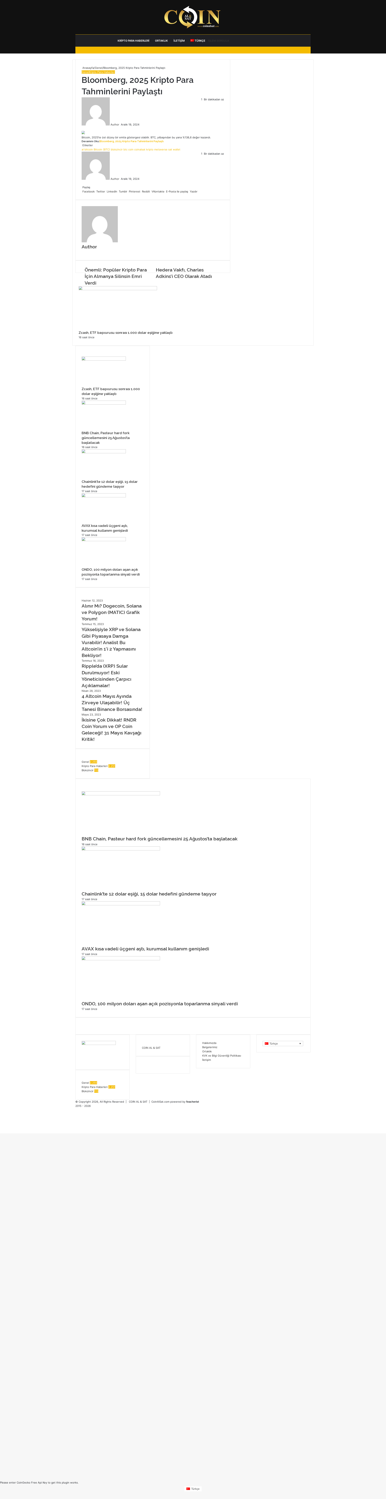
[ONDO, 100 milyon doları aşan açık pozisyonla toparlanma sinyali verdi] (104, 540)
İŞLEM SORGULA (218, 40)
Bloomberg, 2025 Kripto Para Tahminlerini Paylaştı (132, 141)
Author (115, 124)
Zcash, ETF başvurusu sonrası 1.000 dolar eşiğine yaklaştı (125, 333)
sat (170, 149)
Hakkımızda (209, 1043)
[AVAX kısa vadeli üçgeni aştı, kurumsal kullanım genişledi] (104, 496)
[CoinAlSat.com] (193, 17)
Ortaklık (161, 40)
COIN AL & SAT (151, 1047)
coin (130, 149)
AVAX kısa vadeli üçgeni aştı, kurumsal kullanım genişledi (145, 948)
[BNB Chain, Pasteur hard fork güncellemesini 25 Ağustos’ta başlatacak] (104, 403)
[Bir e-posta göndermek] (120, 124)
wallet (176, 149)
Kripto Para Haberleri (133, 40)
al (83, 149)
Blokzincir (87, 770)
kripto (149, 149)
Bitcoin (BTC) (102, 149)
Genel (98, 67)
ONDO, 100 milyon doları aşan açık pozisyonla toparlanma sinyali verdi (160, 1003)
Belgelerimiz (209, 1047)
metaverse (160, 149)
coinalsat (139, 149)
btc (125, 149)
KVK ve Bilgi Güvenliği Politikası (221, 1055)
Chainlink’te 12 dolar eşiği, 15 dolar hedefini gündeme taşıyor (149, 894)
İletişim (179, 40)
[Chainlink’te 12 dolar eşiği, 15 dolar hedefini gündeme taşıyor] (104, 452)
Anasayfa (88, 67)
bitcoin (88, 149)
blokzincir (117, 149)
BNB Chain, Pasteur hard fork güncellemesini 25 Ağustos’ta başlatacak (106, 438)
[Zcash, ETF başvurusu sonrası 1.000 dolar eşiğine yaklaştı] (118, 289)
